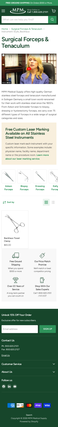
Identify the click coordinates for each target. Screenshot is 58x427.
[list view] (53, 202)
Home (5, 29)
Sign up (47, 329)
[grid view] (46, 202)
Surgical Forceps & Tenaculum (26, 29)
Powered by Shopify (29, 421)
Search (29, 415)
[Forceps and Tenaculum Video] (29, 85)
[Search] (52, 19)
